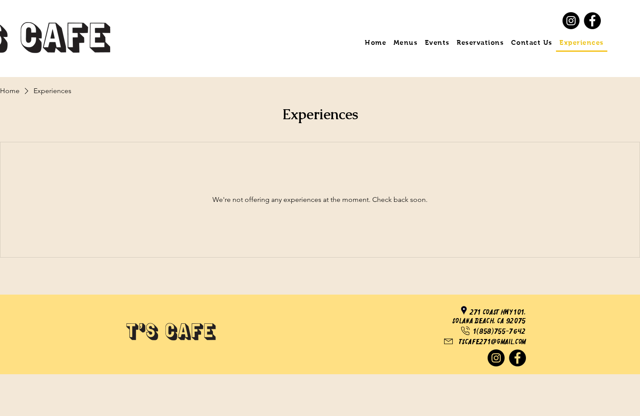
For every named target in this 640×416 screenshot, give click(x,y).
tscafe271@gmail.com (492, 341)
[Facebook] (592, 20)
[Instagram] (571, 20)
